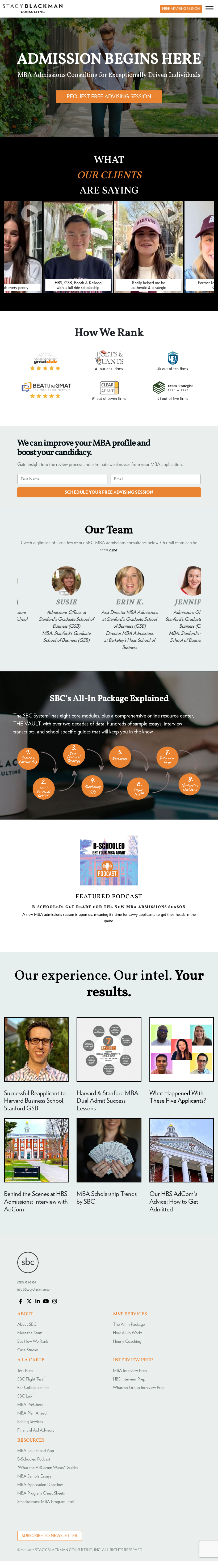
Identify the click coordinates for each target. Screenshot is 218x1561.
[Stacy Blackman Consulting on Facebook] (20, 1302)
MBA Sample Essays (34, 1476)
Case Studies (28, 1350)
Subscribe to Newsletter (49, 1536)
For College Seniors (33, 1388)
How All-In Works (127, 1333)
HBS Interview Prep (129, 1379)
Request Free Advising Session (109, 96)
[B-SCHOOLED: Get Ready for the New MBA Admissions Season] (109, 861)
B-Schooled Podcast (33, 1459)
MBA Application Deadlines (40, 1485)
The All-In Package (129, 1324)
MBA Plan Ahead (32, 1413)
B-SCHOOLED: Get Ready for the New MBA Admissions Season (109, 907)
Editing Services (30, 1422)
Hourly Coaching (127, 1341)
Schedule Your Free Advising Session (109, 492)
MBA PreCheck (30, 1405)
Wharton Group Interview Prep (139, 1388)
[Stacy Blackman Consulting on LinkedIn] (37, 1302)
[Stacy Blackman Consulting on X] (29, 1302)
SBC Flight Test (31, 1379)
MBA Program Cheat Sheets (41, 1493)
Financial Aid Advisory (35, 1430)
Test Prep (25, 1371)
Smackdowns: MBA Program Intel (45, 1502)
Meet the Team (29, 1333)
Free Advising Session (181, 9)
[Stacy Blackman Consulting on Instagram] (54, 1302)
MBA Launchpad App (35, 1451)
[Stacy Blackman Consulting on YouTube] (46, 1302)
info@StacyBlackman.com (34, 1289)
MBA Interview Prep (130, 1371)
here (113, 550)
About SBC (26, 1324)
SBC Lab (25, 1396)
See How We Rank (32, 1341)
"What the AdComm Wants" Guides (47, 1468)
